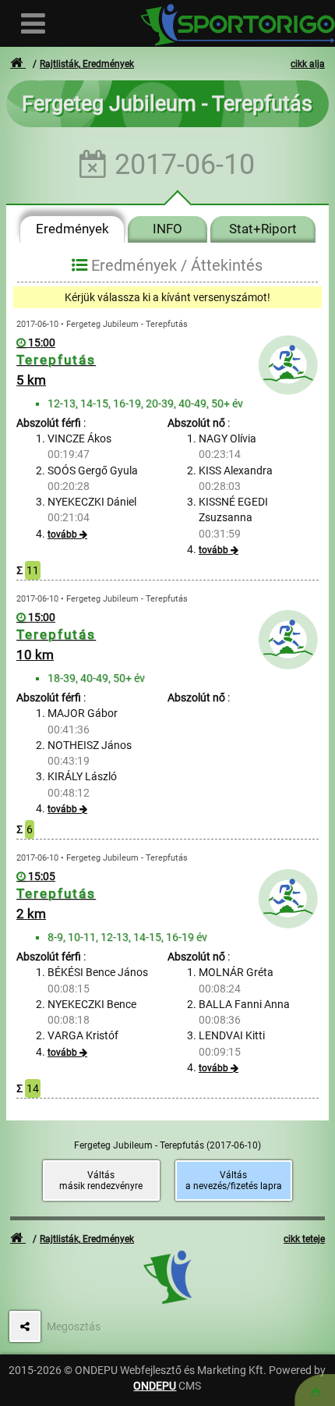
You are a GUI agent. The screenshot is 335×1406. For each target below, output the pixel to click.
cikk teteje (304, 1239)
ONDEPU (154, 1385)
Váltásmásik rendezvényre (101, 1180)
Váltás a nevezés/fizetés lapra (233, 1180)
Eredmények (72, 228)
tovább (62, 534)
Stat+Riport (263, 228)
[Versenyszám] (315, 1390)
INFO (167, 228)
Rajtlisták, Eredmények (87, 64)
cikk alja (308, 64)
